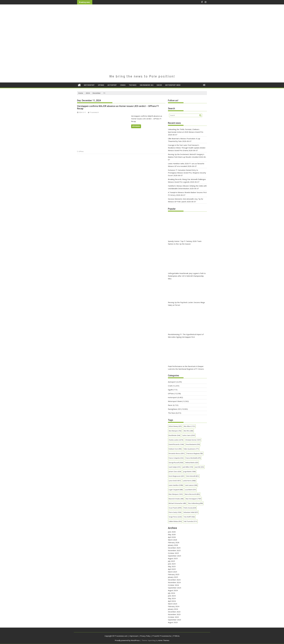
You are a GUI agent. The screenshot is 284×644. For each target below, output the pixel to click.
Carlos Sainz (188, 435)
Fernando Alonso (176, 453)
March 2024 (172, 604)
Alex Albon (189, 426)
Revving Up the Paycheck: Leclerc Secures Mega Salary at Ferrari (186, 303)
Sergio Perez (175, 517)
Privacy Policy (145, 636)
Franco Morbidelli (193, 458)
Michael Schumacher (177, 503)
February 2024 (173, 606)
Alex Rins (188, 431)
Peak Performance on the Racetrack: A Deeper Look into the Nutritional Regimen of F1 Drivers (186, 367)
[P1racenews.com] (79, 85)
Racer (159, 85)
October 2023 (173, 617)
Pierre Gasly (175, 512)
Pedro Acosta (190, 508)
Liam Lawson (191, 485)
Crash (122, 85)
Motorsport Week (172, 85)
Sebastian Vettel (190, 512)
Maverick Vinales (176, 499)
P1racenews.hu (165, 636)
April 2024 (172, 601)
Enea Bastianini (193, 444)
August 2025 (173, 558)
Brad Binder (174, 435)
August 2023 (173, 622)
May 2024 (172, 598)
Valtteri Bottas (175, 521)
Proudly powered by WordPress (127, 640)
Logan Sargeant (176, 490)
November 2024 (174, 582)
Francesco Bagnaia (195, 453)
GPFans (101, 85)
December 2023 (174, 612)
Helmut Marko (191, 463)
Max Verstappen (193, 499)
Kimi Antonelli (192, 476)
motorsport (89, 85)
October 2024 (173, 585)
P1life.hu (176, 636)
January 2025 (173, 577)
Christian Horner (193, 440)
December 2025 (174, 548)
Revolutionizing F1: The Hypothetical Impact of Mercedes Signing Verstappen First (186, 335)
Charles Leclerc (176, 440)
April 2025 (172, 569)
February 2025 (173, 574)
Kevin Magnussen (176, 476)
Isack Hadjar (174, 467)
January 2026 (173, 545)
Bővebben (136, 126)
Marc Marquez (176, 494)
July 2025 (171, 561)
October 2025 (173, 553)
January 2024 (173, 609)
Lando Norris (189, 481)
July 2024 (171, 593)
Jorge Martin (189, 472)
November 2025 (174, 550)
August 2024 (173, 590)
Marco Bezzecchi (192, 494)
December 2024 (174, 580)
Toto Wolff (189, 517)
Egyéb (170, 389)
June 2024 (172, 596)
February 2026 (173, 542)
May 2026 (172, 534)
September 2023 (174, 620)
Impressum (133, 636)
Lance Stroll (175, 481)
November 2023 (174, 614)
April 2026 (172, 537)
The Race (132, 85)
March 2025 (172, 572)
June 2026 (172, 532)
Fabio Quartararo (191, 449)
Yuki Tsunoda (190, 521)
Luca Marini (190, 490)
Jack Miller (188, 467)
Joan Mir (199, 467)
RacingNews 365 (146, 85)
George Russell (176, 463)
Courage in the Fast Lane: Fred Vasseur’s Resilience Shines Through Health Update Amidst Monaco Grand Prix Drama (186, 148)
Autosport (112, 85)
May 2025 (172, 566)
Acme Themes (163, 640)
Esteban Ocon (175, 449)
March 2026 (172, 540)
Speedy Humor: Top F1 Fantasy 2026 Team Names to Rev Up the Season (184, 242)
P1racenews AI (94, 112)
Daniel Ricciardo (176, 444)
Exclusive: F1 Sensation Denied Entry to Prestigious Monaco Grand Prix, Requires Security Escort (187, 172)
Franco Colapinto (176, 458)
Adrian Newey (175, 426)
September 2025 (174, 556)
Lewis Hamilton (176, 485)
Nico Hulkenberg (195, 503)
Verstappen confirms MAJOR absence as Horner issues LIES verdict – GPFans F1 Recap (118, 107)
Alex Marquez (175, 431)
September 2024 (174, 588)
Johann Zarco (175, 472)
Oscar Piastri (175, 508)
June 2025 (172, 564)
